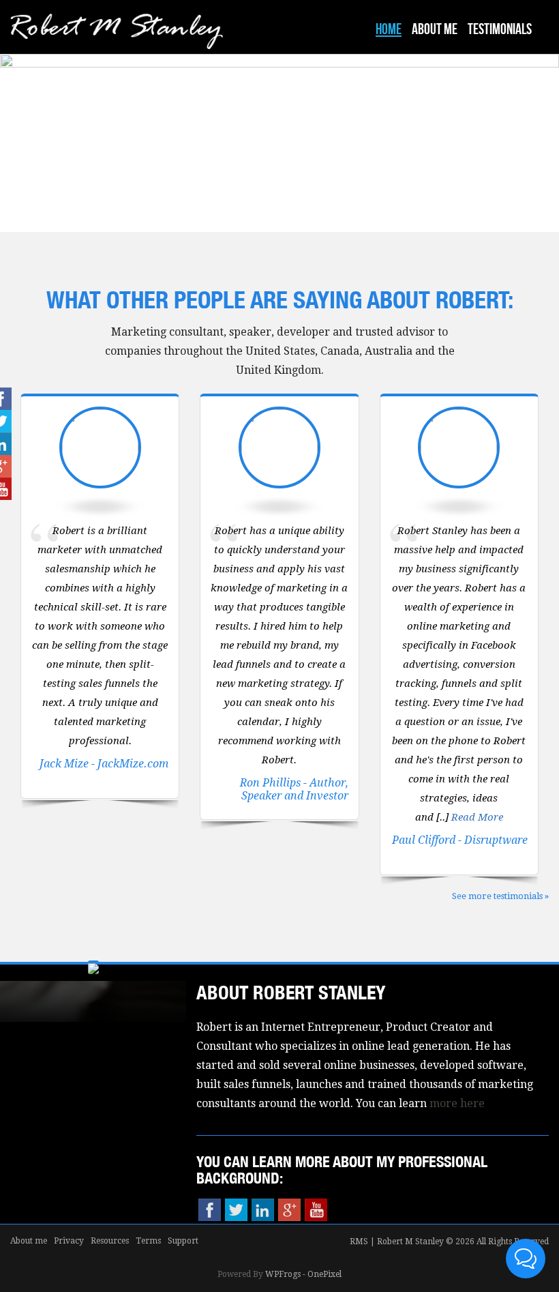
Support (183, 1241)
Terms (148, 1241)
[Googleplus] (289, 1210)
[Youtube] (316, 1210)
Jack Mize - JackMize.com (104, 763)
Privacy (69, 1241)
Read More (477, 817)
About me (434, 29)
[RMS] (116, 36)
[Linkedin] (263, 1210)
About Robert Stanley (291, 992)
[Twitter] (236, 1210)
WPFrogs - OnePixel (303, 1274)
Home (389, 29)
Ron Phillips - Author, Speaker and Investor (294, 789)
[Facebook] (209, 1210)
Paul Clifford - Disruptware (460, 840)
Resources (110, 1241)
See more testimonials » (500, 896)
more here (457, 1103)
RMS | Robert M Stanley (397, 1241)
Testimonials (500, 29)
